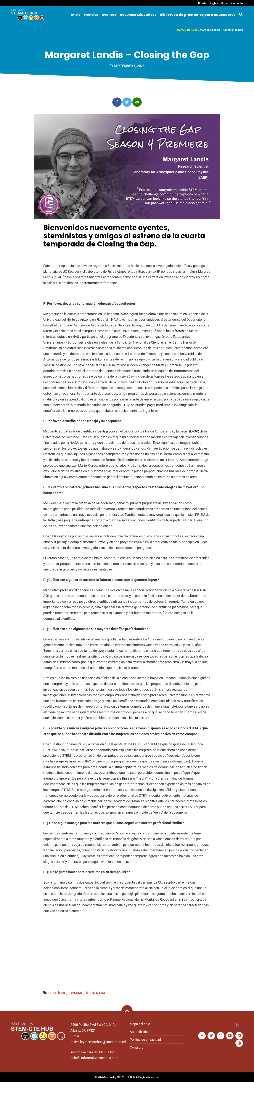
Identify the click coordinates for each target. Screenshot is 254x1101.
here (115, 1058)
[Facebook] (202, 1035)
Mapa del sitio (140, 1024)
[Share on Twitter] (127, 102)
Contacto (237, 3)
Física (89, 993)
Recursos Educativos (138, 14)
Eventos (109, 14)
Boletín (202, 3)
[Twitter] (211, 1035)
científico (57, 993)
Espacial (75, 993)
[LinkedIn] (239, 1035)
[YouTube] (230, 1035)
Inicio (76, 14)
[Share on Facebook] (117, 102)
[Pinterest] (239, 1043)
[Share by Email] (137, 102)
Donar (225, 3)
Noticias (91, 14)
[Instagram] (220, 1035)
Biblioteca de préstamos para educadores (197, 14)
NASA (100, 993)
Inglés (214, 3)
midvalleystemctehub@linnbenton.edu (99, 1042)
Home (181, 29)
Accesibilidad (139, 1032)
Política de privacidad (145, 1039)
